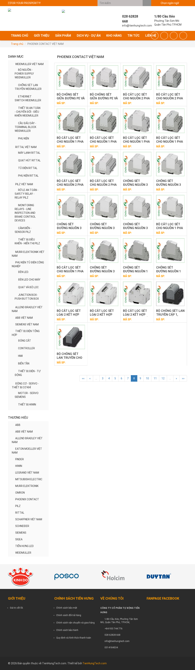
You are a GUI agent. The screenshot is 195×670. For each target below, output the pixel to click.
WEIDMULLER (23, 552)
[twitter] (173, 35)
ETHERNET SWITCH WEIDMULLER (28, 98)
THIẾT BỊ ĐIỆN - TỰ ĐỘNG (28, 373)
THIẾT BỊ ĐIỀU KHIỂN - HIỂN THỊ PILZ (27, 241)
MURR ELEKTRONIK (26, 485)
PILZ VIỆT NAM (24, 184)
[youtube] (183, 35)
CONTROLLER (26, 348)
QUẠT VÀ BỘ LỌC (28, 287)
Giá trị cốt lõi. (16, 607)
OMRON (20, 492)
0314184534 (111, 647)
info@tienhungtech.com (117, 641)
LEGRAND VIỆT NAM (27, 472)
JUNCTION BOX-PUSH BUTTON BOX (27, 296)
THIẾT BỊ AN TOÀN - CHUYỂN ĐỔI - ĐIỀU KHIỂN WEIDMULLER (27, 111)
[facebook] (154, 35)
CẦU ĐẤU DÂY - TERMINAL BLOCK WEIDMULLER (25, 127)
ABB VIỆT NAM (24, 317)
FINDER (19, 459)
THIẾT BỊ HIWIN (27, 404)
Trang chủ (19, 35)
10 (147, 378)
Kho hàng (114, 35)
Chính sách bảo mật (66, 607)
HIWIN (18, 465)
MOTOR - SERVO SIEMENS (26, 395)
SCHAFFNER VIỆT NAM (28, 519)
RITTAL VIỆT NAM (26, 147)
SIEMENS (20, 532)
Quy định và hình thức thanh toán (73, 637)
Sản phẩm (63, 35)
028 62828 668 (112, 635)
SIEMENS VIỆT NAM (27, 324)
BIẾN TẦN (23, 363)
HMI (20, 355)
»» (183, 378)
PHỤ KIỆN (23, 138)
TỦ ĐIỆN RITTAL (27, 168)
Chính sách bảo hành (67, 630)
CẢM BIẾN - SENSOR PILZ (23, 230)
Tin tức (133, 35)
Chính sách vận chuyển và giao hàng (75, 622)
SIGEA (18, 539)
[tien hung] (28, 576)
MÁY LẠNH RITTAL (29, 152)
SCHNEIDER (22, 526)
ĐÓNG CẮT (24, 340)
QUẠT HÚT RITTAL (29, 160)
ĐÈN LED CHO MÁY (29, 279)
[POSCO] (74, 576)
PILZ (18, 506)
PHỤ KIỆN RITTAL (28, 175)
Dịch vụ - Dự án (89, 35)
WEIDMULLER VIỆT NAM (29, 64)
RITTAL (19, 512)
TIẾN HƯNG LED (24, 546)
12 (163, 378)
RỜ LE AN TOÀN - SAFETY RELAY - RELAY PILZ (26, 193)
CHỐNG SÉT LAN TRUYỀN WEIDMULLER (28, 87)
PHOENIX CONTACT (27, 499)
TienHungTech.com (94, 663)
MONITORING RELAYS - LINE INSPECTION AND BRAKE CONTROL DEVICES (25, 213)
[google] (164, 35)
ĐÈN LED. (23, 271)
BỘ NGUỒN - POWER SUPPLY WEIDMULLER (24, 73)
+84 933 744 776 (113, 628)
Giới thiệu (41, 35)
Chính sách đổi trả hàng (68, 615)
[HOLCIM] (120, 576)
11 (155, 378)
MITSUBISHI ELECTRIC (28, 479)
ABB (17, 424)
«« (83, 378)
